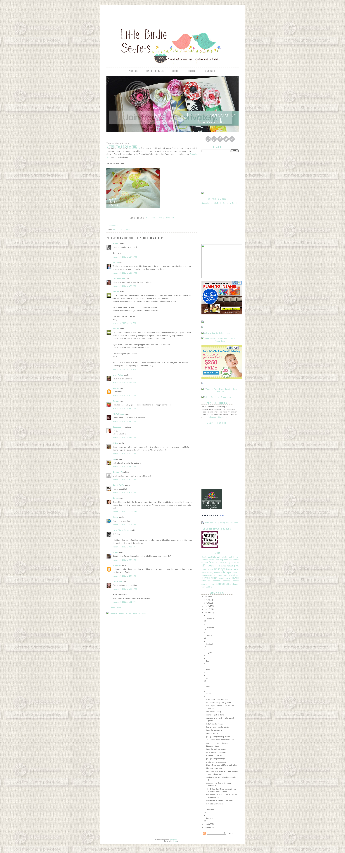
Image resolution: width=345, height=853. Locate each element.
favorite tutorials (154, 71)
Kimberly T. (118, 472)
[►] (222, 615)
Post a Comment (117, 608)
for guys (229, 562)
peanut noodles (212, 733)
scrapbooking (224, 578)
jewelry (217, 572)
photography (206, 575)
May (207, 678)
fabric (115, 229)
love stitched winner (214, 804)
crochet (176, 71)
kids (223, 572)
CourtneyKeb (119, 427)
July (207, 661)
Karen (115, 498)
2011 (206, 609)
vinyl (203, 587)
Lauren (116, 388)
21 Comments (112, 225)
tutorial (220, 583)
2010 (206, 612)
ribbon (214, 578)
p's (109, 157)
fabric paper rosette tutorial (217, 727)
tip (213, 584)
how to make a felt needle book (219, 801)
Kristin (116, 552)
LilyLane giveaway (214, 768)
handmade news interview (217, 699)
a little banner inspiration (216, 762)
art (209, 557)
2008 (206, 827)
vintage (235, 584)
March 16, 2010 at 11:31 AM (125, 512)
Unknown (117, 565)
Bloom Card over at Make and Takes (221, 765)
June (208, 670)
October (209, 635)
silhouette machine (210, 581)
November (210, 627)
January (209, 818)
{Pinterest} (170, 218)
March (208, 693)
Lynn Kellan (118, 375)
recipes (235, 575)
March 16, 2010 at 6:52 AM (124, 466)
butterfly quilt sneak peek (216, 749)
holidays (219, 569)
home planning (207, 572)
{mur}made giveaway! (215, 759)
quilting (192, 71)
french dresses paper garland (218, 702)
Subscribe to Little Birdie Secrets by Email (219, 203)
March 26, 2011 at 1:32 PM (124, 602)
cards (211, 560)
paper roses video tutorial (217, 743)
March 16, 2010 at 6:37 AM (124, 454)
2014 (206, 600)
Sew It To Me (118, 485)
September (210, 644)
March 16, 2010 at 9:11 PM (124, 547)
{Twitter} (160, 218)
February (210, 810)
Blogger (174, 841)
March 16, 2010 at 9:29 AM (124, 492)
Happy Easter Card (214, 755)
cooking (219, 559)
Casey (115, 517)
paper (229, 572)
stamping (226, 581)
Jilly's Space (118, 414)
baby (213, 557)
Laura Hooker (119, 278)
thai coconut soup (213, 711)
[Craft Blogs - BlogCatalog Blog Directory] (219, 523)
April (208, 687)
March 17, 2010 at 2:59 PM (124, 576)
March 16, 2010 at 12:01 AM (125, 257)
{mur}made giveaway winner (218, 736)
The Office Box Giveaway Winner (220, 740)
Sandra (116, 401)
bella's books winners (215, 724)
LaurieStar (117, 581)
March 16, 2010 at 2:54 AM (124, 382)
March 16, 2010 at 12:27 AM (125, 273)
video (228, 584)
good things (220, 566)
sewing (129, 229)
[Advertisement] (172, 14)
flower (222, 562)
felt (217, 562)
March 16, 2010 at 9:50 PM (124, 560)
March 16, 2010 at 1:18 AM (124, 323)
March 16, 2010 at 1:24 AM (124, 369)
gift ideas (207, 565)
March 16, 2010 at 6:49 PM (124, 525)
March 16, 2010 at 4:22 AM (124, 395)
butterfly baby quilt (214, 730)
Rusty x (116, 243)
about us (133, 71)
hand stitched (207, 569)
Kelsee (116, 262)
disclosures (210, 71)
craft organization (231, 560)
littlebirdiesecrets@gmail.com (216, 417)
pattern (235, 572)
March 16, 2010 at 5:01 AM (124, 408)
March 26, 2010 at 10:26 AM (125, 589)
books (236, 557)
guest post (233, 565)
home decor (232, 569)
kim (114, 459)
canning (204, 560)
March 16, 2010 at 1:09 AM (124, 286)
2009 (206, 824)
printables (218, 575)
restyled (205, 578)
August (209, 652)
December (210, 618)
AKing (115, 443)
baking (220, 557)
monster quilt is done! (215, 715)
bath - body (228, 557)
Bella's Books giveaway (216, 752)
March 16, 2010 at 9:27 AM (124, 480)
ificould (116, 291)
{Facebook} (150, 218)
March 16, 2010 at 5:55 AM (124, 437)
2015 (206, 596)
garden (236, 562)
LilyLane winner (213, 746)
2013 (206, 603)
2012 (206, 606)
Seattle (204, 557)
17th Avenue (173, 839)
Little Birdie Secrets (122, 530)
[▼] (222, 691)
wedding (209, 587)
